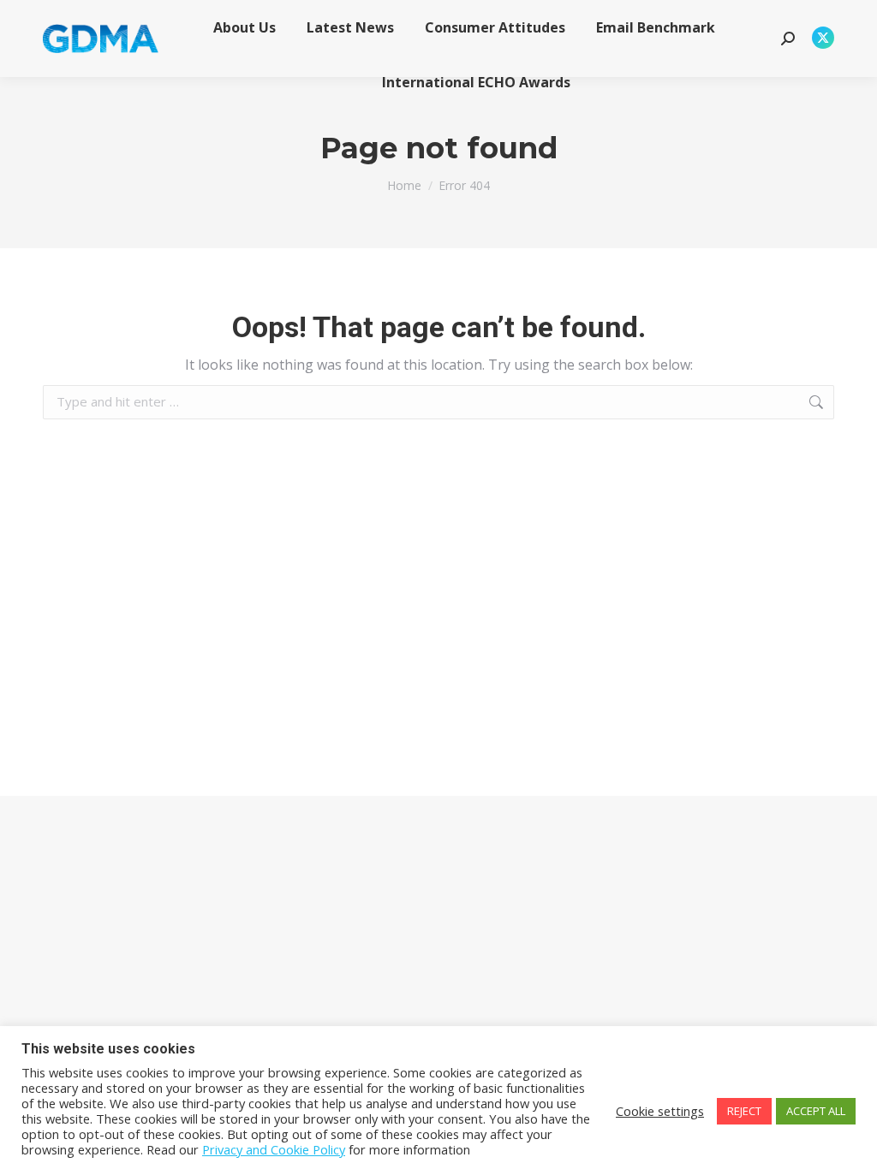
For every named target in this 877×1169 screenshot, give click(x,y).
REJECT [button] (744, 1111)
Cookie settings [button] (660, 1111)
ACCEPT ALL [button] (815, 1111)
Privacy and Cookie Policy (273, 1149)
